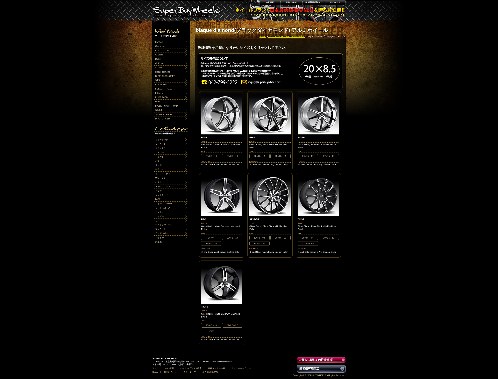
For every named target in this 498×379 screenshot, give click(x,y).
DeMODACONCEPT (165, 76)
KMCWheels (161, 84)
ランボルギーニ (162, 233)
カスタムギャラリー (241, 368)
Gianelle (159, 55)
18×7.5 (211, 238)
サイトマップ (335, 3)
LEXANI (159, 42)
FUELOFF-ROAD (163, 89)
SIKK (157, 80)
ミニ (157, 220)
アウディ (159, 191)
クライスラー (161, 148)
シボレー (159, 152)
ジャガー (159, 216)
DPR (157, 101)
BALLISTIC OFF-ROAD (166, 106)
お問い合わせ (291, 3)
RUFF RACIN (161, 97)
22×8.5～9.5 (259, 243)
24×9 (211, 331)
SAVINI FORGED (163, 114)
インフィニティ (162, 173)
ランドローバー (162, 195)
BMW (157, 199)
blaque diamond (162, 72)
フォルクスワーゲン (164, 203)
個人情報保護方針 (313, 3)
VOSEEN (159, 67)
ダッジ (158, 165)
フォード (159, 156)
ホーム (263, 36)
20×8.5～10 (232, 238)
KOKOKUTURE (162, 50)
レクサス (159, 169)
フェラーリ (160, 229)
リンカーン (160, 144)
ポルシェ (159, 182)
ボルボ (158, 242)
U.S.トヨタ (160, 178)
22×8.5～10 (211, 243)
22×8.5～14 (232, 156)
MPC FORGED (162, 119)
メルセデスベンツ (163, 186)
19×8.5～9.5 (259, 238)
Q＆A (154, 372)
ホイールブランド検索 (191, 368)
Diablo (158, 59)
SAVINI (158, 110)
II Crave (159, 93)
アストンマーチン (163, 225)
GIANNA (159, 63)
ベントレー (160, 212)
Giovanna (159, 46)
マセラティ (160, 237)
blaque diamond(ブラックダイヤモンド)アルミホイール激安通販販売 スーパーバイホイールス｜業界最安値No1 (189, 9)
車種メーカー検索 (216, 368)
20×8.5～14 (211, 156)
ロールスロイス (162, 208)
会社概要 (270, 3)
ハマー (158, 161)
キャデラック (161, 139)
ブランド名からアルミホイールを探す (286, 36)
